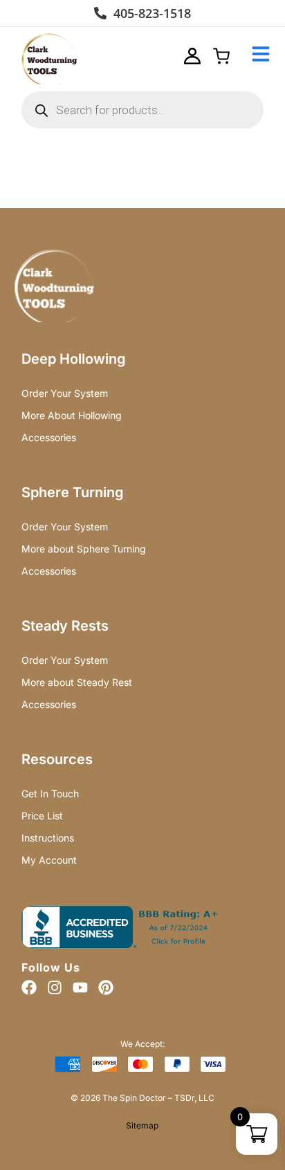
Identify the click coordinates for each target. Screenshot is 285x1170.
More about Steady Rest (76, 682)
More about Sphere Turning (83, 549)
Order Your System (64, 393)
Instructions (47, 838)
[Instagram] (54, 987)
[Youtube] (80, 987)
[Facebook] (29, 987)
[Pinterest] (105, 987)
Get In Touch (50, 793)
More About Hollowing (71, 415)
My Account (49, 860)
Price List (42, 815)
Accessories (48, 437)
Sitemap (142, 1125)
